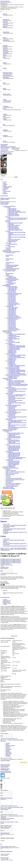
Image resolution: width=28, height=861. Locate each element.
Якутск (4, 141)
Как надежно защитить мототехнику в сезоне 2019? (14, 543)
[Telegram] (3, 776)
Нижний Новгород (7, 74)
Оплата (4, 185)
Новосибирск (6, 77)
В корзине (5, 198)
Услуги (4, 192)
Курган (4, 54)
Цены (4, 190)
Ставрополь (5, 106)
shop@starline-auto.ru (5, 769)
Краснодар (5, 50)
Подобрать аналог (5, 567)
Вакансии (8, 754)
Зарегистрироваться (5, 833)
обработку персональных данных (15, 739)
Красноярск (5, 52)
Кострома (5, 47)
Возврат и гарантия (7, 186)
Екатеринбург (6, 32)
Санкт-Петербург (7, 101)
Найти (16, 177)
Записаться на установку (6, 808)
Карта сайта (8, 752)
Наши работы (9, 753)
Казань (4, 37)
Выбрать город (4, 3)
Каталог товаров (4, 203)
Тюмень (5, 118)
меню (2, 179)
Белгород (5, 13)
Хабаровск (5, 129)
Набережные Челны (7, 72)
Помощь (7, 750)
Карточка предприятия (6, 771)
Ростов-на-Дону (6, 93)
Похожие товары (4, 582)
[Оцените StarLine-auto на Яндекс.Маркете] (14, 763)
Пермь (4, 88)
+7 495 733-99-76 (4, 195)
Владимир (5, 21)
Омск (4, 82)
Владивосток (6, 19)
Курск (4, 57)
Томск (4, 116)
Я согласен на (12, 739)
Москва (5, 68)
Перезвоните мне (4, 150)
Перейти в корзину (5, 199)
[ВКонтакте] (1, 584)
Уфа (4, 124)
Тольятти (5, 114)
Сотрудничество (6, 191)
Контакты (5, 193)
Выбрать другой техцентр (6, 798)
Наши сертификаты (5, 518)
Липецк (5, 62)
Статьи (3, 536)
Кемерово (5, 45)
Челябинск (5, 135)
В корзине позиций (5, 201)
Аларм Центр (8, 146)
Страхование (6, 187)
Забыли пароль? (7, 826)
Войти (2, 826)
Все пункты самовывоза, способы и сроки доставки (6, 153)
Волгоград (5, 24)
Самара (4, 99)
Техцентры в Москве (5, 760)
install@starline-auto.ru (5, 765)
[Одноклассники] (2, 584)
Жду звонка (3, 574)
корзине (6, 846)
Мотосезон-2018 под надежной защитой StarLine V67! (15, 545)
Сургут (4, 108)
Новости (4, 521)
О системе (5, 188)
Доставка (5, 184)
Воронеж (5, 26)
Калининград (6, 39)
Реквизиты (8, 755)
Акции (4, 183)
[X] (4, 584)
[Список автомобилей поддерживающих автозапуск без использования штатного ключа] (7, 505)
